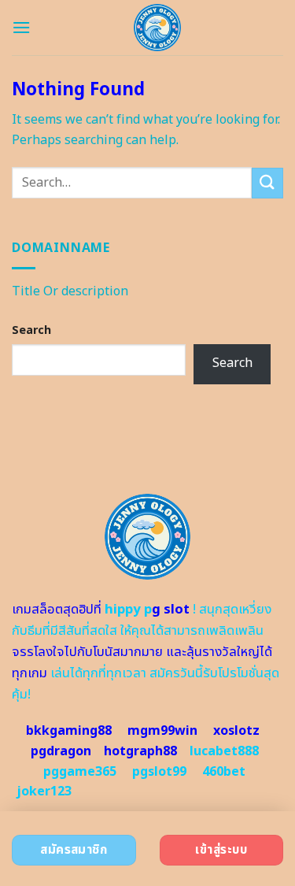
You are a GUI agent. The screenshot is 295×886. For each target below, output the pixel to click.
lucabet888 (224, 751)
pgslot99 (159, 771)
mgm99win (162, 730)
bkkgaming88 (69, 730)
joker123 (44, 791)
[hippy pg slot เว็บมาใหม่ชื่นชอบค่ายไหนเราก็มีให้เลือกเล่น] (156, 27)
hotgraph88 (140, 751)
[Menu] (21, 27)
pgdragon (61, 751)
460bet (223, 771)
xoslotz (236, 730)
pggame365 (79, 771)
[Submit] (267, 183)
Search (31, 330)
